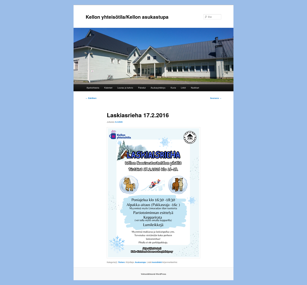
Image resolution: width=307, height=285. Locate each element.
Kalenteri (108, 87)
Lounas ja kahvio (125, 87)
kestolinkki (157, 262)
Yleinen (121, 262)
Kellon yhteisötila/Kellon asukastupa (127, 16)
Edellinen (91, 98)
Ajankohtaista (93, 87)
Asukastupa (140, 262)
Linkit (183, 87)
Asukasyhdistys (158, 87)
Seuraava (215, 98)
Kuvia (173, 87)
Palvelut (142, 87)
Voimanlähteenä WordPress (153, 274)
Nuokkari (195, 87)
